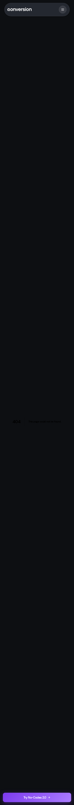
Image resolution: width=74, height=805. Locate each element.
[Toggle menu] (63, 10)
